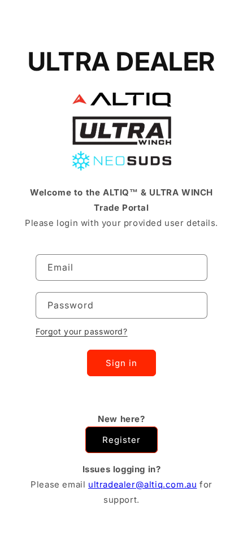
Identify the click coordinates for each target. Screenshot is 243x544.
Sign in (121, 363)
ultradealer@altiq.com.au (142, 484)
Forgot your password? (82, 331)
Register (121, 439)
